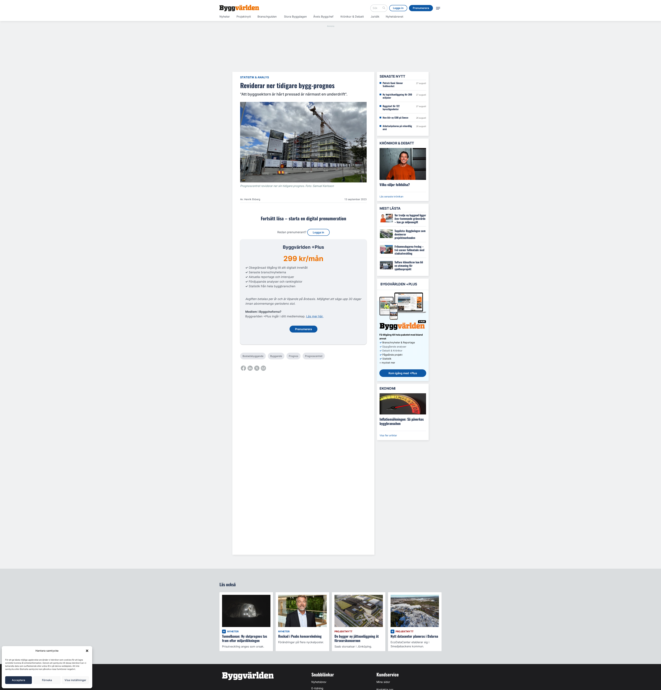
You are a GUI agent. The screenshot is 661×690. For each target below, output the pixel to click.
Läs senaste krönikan (391, 196)
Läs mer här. (314, 316)
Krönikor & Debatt (352, 16)
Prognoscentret (313, 356)
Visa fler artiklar (388, 435)
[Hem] (239, 8)
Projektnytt (244, 16)
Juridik (375, 16)
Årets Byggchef (323, 16)
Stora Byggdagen (295, 16)
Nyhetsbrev (318, 682)
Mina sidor (383, 682)
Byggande (276, 356)
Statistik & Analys (254, 77)
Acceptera (18, 680)
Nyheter (224, 16)
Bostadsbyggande (253, 356)
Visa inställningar (75, 680)
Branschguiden (267, 16)
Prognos (293, 356)
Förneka (47, 680)
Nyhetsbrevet (394, 16)
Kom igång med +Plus (403, 373)
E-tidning (317, 688)
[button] (87, 650)
